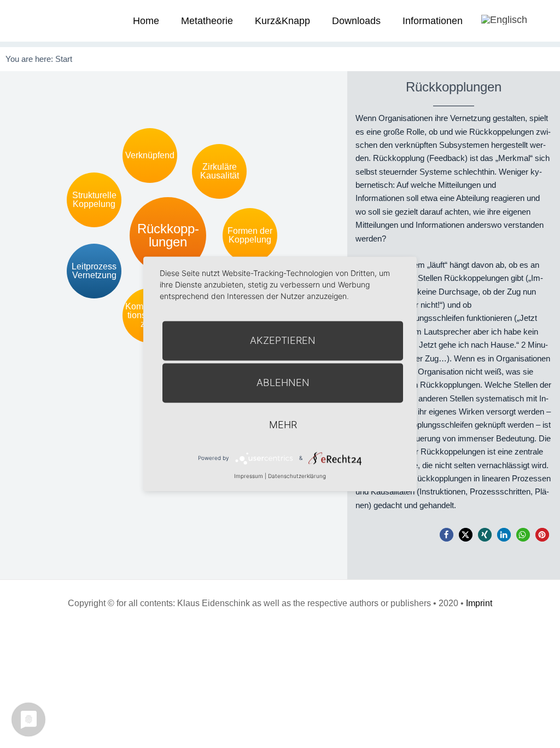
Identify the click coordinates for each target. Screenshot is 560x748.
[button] (446, 535)
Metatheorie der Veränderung (41, 20)
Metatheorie (207, 20)
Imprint (479, 603)
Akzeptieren (283, 340)
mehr (283, 424)
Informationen (432, 20)
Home (146, 20)
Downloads (356, 20)
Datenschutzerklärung (297, 476)
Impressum (248, 476)
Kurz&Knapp (282, 20)
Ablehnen (283, 382)
